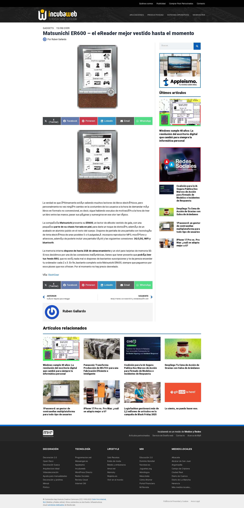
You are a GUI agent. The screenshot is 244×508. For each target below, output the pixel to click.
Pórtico (46, 487)
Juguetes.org (146, 468)
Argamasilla (177, 465)
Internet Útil (80, 483)
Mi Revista (144, 487)
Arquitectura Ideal (51, 468)
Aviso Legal (195, 501)
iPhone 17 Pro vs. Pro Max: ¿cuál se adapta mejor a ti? (188, 242)
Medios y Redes (193, 431)
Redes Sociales (82, 476)
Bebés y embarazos (116, 465)
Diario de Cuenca (180, 476)
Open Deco (48, 461)
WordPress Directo (83, 472)
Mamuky (111, 472)
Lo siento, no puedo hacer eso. (181, 408)
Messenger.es (81, 461)
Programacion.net (83, 457)
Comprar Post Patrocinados (181, 3)
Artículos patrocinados (139, 435)
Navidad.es (145, 465)
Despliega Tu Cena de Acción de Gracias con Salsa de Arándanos (188, 211)
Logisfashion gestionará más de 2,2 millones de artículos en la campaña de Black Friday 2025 (141, 411)
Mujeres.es (112, 476)
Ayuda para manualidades (55, 476)
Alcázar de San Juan (181, 461)
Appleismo (80, 465)
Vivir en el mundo (115, 479)
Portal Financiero (147, 483)
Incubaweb (80, 468)
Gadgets (48, 28)
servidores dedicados (56, 505)
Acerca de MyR (194, 435)
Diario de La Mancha (181, 479)
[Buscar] (197, 46)
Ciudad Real (177, 472)
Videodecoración (50, 472)
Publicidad (161, 3)
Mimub (46, 483)
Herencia (176, 483)
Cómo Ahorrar (146, 479)
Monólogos (145, 472)
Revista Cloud (81, 479)
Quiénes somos (146, 3)
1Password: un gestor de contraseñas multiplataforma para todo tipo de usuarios (188, 227)
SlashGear (53, 274)
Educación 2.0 (146, 457)
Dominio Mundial (147, 461)
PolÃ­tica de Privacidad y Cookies (175, 501)
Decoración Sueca (51, 465)
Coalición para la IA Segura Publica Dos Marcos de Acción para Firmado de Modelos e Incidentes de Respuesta (188, 193)
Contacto (201, 3)
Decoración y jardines (53, 479)
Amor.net (111, 468)
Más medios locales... (181, 487)
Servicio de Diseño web (162, 435)
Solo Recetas (113, 457)
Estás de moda (114, 461)
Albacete (176, 457)
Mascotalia (144, 476)
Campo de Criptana (181, 468)
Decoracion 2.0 (50, 457)
